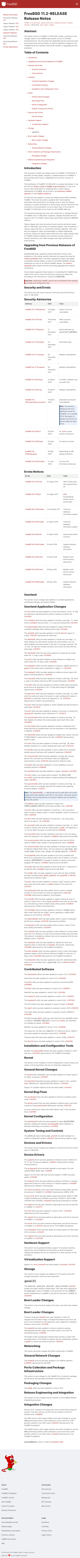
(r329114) (59, 1341)
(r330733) (72, 875)
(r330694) (41, 869)
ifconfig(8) (31, 910)
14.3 (17, 30)
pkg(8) (29, 1388)
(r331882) (48, 1192)
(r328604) (55, 836)
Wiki (3, 1543)
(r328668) (70, 843)
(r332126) (44, 921)
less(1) (29, 1008)
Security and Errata (35, 65)
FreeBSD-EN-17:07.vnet (33, 482)
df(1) (29, 819)
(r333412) (39, 1226)
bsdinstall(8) (38, 1051)
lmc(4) (29, 1223)
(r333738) (39, 1238)
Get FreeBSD (6, 1502)
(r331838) (62, 1033)
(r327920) (54, 1126)
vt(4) (64, 431)
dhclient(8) (31, 855)
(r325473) (70, 746)
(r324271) (62, 713)
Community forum (48, 1493)
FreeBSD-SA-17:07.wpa (33, 319)
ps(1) (29, 705)
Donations (45, 1522)
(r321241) (74, 623)
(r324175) (32, 1099)
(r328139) (32, 815)
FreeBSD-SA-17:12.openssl (34, 367)
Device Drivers (37, 116)
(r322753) (40, 938)
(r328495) (28, 985)
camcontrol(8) (32, 756)
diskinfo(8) (31, 639)
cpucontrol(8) (32, 717)
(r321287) (33, 635)
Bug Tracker (46, 1506)
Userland (31, 77)
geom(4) (72, 1286)
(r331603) (69, 904)
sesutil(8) (30, 633)
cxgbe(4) (30, 1160)
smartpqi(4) (31, 1230)
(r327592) (73, 771)
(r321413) (71, 1264)
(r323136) (61, 992)
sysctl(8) (30, 899)
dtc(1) (29, 982)
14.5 (4, 38)
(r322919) (38, 690)
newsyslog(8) (32, 627)
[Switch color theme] (3, 1478)
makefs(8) (31, 942)
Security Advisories (39, 69)
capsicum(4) (28, 713)
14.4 (17, 26)
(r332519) (28, 1296)
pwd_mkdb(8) (32, 951)
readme (46, 25)
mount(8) (30, 931)
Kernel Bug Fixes (38, 101)
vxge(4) (30, 1236)
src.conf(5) (28, 778)
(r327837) (32, 780)
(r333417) (40, 1232)
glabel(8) (52, 875)
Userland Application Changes (43, 81)
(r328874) (66, 988)
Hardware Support (35, 120)
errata (41, 25)
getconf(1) (31, 694)
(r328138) (69, 806)
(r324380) (28, 722)
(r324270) (36, 707)
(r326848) (42, 767)
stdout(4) (27, 698)
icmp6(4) (30, 1361)
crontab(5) (33, 623)
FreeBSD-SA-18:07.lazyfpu (34, 461)
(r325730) (67, 1106)
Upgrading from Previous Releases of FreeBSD (45, 61)
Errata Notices (37, 73)
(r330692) (45, 863)
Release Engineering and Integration (41, 160)
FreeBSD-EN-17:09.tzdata (34, 509)
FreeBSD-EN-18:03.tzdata (34, 544)
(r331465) (45, 1023)
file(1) (29, 988)
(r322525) (67, 668)
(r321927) (36, 649)
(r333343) (68, 1211)
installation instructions (60, 23)
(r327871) (41, 789)
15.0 (17, 23)
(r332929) (37, 956)
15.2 (4, 44)
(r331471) (27, 886)
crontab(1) (31, 620)
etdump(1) (31, 925)
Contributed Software (40, 85)
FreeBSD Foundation (9, 1493)
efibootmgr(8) (32, 919)
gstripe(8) (63, 875)
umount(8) (31, 678)
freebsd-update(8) (31, 259)
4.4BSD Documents (9, 1539)
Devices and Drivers (35, 112)
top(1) (29, 659)
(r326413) (68, 752)
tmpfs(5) (65, 771)
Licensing (45, 1526)
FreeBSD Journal (8, 1498)
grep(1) (26, 668)
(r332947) (47, 927)
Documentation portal (10, 1522)
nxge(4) (30, 1217)
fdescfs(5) (31, 1081)
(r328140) (45, 821)
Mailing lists (46, 1498)
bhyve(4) (64, 1264)
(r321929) (47, 655)
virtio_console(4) (39, 1264)
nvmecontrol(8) (33, 840)
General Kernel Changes (41, 97)
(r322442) (62, 978)
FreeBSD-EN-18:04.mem (34, 557)
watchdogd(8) (53, 1124)
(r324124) (66, 698)
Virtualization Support (40, 124)
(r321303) (72, 974)
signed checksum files (47, 23)
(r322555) (48, 675)
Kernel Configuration (39, 105)
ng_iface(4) (31, 1097)
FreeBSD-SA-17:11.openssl (34, 355)
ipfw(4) (30, 1103)
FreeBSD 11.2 (27, 23)
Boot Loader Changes (36, 136)
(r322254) (36, 1053)
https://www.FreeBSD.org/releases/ (50, 186)
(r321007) (44, 1077)
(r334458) (69, 1041)
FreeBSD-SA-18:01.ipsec (34, 380)
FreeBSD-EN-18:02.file (33, 534)
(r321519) (44, 1324)
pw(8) (29, 685)
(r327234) (71, 1000)
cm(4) (29, 1190)
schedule (51, 25)
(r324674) (36, 731)
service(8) (31, 825)
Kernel (30, 93)
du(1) (29, 810)
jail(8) (62, 828)
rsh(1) (29, 743)
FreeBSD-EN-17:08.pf (33, 494)
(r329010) (42, 1333)
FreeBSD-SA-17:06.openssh (35, 309)
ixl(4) (29, 1211)
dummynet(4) (42, 1106)
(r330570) (74, 1008)
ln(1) (29, 612)
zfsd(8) (30, 873)
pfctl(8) (30, 750)
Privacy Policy (47, 1531)
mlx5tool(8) (31, 890)
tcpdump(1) (31, 1000)
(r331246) (28, 1014)
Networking (32, 144)
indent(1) (30, 804)
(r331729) (46, 915)
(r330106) (69, 1004)
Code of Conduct (8, 1506)
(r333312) (71, 1037)
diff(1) (40, 1018)
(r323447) (68, 1087)
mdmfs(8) (31, 771)
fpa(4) (38, 1190)
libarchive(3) (32, 974)
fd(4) (26, 1083)
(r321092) (28, 616)
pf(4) (65, 494)
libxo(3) (64, 633)
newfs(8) (51, 945)
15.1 (4, 20)
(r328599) (62, 830)
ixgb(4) (30, 1205)
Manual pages (7, 1526)
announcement (36, 23)
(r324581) (70, 996)
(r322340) (64, 1083)
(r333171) (38, 1207)
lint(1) (29, 775)
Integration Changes (39, 164)
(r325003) (59, 737)
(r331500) (33, 1177)
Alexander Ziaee (57, 1442)
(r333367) (39, 1219)
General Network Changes (41, 148)
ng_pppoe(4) (32, 1168)
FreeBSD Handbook (43, 194)
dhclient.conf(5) (69, 962)
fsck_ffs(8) (31, 726)
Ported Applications (10, 47)
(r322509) (53, 662)
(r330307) (53, 1162)
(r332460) (28, 947)
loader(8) (42, 1317)
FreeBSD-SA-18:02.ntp (33, 390)
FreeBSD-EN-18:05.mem (34, 569)
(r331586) (28, 895)
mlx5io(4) (67, 893)
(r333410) (55, 1423)
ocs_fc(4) (30, 1196)
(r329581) (28, 1363)
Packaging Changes (39, 156)
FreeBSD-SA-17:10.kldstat (34, 342)
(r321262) (64, 629)
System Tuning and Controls (42, 109)
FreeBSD (5, 1489)
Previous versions (8, 1535)
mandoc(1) (31, 996)
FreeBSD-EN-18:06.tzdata (34, 582)
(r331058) (48, 1171)
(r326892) (39, 1414)
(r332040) (47, 1201)
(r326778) (44, 761)
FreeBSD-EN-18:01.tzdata (34, 522)
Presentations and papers (11, 1531)
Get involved (46, 1489)
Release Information (10, 15)
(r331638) (62, 1027)
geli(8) (46, 875)
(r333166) (32, 1112)
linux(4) (30, 1075)
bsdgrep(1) (31, 666)
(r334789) (28, 965)
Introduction (32, 58)
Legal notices (46, 1535)
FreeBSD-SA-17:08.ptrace (34, 329)
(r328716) (72, 851)
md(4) (40, 875)
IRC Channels (46, 1502)
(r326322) (50, 1138)
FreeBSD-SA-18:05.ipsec (34, 441)
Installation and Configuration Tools (45, 89)
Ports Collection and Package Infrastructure (44, 152)
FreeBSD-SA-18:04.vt (33, 431)
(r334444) (55, 1434)
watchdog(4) (32, 1121)
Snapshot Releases (10, 33)
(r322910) (71, 681)
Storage (31, 128)
